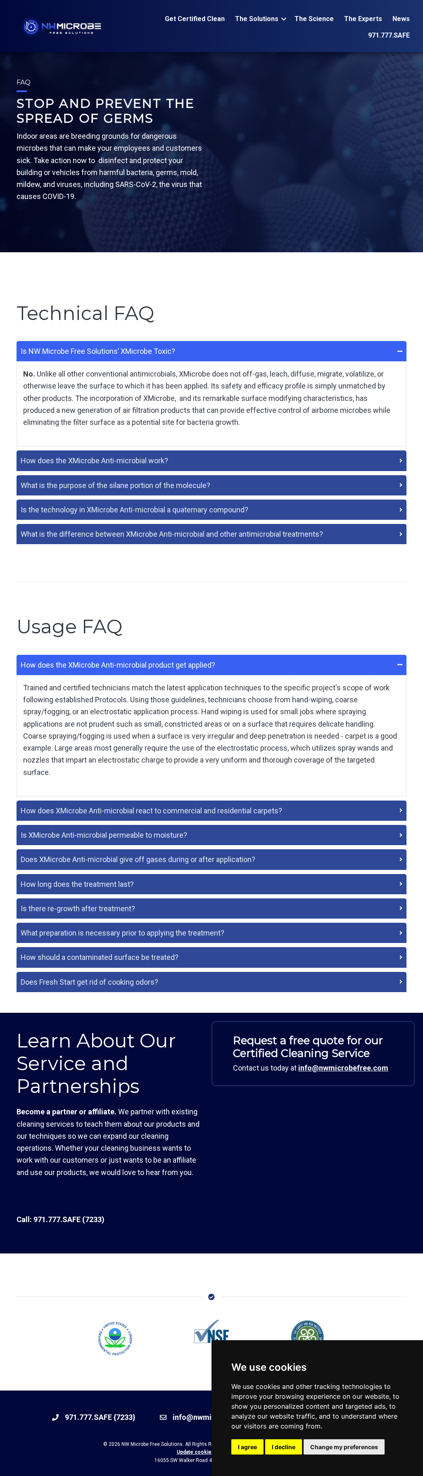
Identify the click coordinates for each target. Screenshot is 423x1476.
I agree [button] (247, 1446)
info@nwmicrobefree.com (343, 1068)
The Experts (363, 19)
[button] (283, 19)
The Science (314, 19)
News (401, 19)
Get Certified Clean (195, 19)
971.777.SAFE (389, 35)
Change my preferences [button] (344, 1446)
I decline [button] (283, 1446)
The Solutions (256, 19)
